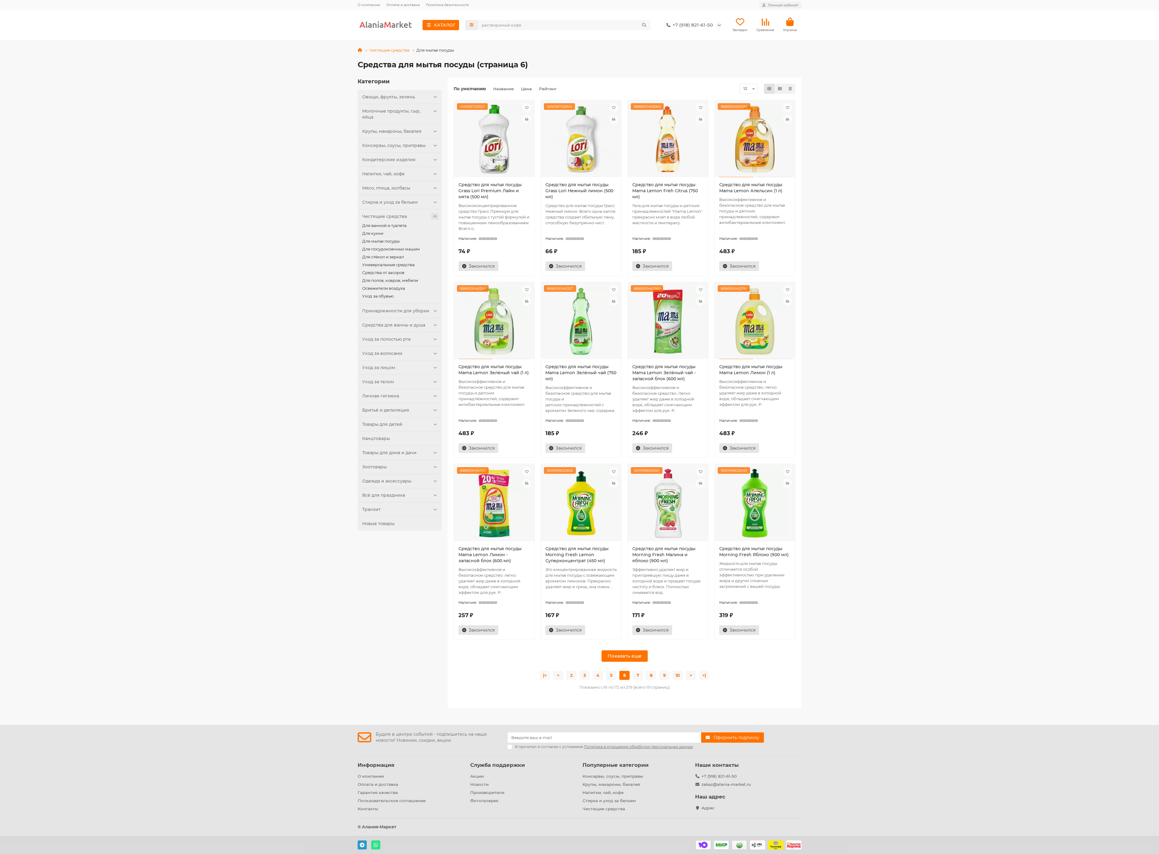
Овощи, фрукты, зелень (388, 97)
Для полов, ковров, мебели (390, 280)
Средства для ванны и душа (393, 325)
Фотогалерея (484, 800)
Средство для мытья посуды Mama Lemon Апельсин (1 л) (750, 187)
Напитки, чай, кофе (383, 174)
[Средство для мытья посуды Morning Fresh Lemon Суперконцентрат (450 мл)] (581, 503)
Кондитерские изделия (389, 159)
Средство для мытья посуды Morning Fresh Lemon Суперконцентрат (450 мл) (576, 554)
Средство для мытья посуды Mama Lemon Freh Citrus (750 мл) (665, 190)
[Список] (779, 89)
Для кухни (372, 233)
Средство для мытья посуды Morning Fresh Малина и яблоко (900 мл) (663, 554)
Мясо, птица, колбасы (386, 188)
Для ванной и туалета (384, 225)
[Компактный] (790, 89)
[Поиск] (644, 25)
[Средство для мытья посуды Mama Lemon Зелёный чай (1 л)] (494, 321)
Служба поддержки (497, 765)
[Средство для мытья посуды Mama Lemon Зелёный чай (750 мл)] (581, 321)
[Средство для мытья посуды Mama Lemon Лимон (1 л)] (754, 321)
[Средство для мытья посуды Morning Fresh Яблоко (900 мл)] (754, 503)
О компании (369, 5)
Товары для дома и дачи (389, 452)
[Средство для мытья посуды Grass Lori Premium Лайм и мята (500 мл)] (494, 139)
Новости (479, 784)
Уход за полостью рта (386, 339)
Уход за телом (378, 381)
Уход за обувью (378, 296)
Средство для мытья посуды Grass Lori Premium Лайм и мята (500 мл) (490, 190)
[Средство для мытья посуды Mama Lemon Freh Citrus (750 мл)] (668, 139)
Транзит (371, 509)
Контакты (368, 808)
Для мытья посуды (381, 241)
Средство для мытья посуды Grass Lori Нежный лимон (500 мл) (579, 190)
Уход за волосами (382, 353)
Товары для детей (382, 424)
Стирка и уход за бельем (390, 202)
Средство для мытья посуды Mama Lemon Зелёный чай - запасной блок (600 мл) (664, 372)
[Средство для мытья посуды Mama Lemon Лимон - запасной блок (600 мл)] (494, 503)
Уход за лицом (378, 367)
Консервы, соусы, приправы (394, 145)
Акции (477, 776)
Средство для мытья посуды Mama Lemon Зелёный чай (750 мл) (580, 372)
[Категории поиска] (471, 25)
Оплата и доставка (403, 5)
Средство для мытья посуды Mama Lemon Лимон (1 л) (750, 369)
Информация (376, 765)
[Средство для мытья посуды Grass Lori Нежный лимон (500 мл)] (581, 139)
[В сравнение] (526, 119)
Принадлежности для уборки (395, 311)
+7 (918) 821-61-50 (719, 776)
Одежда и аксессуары (386, 481)
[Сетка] (769, 89)
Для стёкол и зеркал (383, 256)
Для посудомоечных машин (391, 249)
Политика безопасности (447, 5)
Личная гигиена (380, 396)
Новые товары (378, 523)
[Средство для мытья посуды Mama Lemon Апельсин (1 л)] (754, 139)
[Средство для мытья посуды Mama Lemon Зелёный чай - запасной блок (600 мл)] (668, 321)
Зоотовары (374, 467)
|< (545, 675)
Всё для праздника (383, 495)
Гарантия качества (378, 792)
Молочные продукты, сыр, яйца (391, 114)
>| (704, 675)
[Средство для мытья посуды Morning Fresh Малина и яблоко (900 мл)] (668, 503)
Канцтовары (376, 438)
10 (677, 675)
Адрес (708, 807)
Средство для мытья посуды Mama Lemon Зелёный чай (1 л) (493, 369)
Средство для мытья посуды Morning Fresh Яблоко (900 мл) (754, 551)
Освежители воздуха (383, 288)
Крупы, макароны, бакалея (392, 131)
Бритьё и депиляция (385, 410)
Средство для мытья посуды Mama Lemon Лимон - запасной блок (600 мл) (490, 554)
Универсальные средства (388, 264)
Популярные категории (616, 765)
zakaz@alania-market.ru (726, 784)
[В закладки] (526, 107)
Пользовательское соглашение (392, 800)
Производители (487, 792)
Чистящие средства (389, 50)
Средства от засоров (383, 272)
